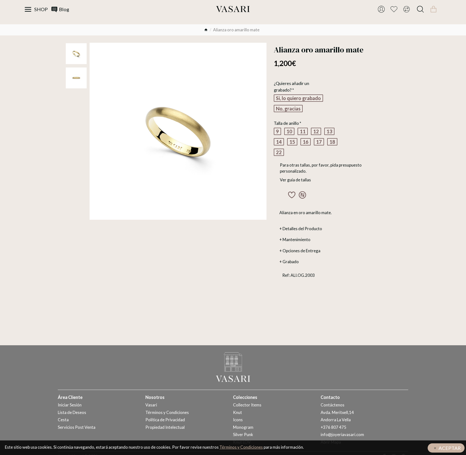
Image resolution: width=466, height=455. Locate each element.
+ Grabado (289, 261)
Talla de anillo (286, 123)
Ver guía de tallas (295, 179)
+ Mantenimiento (294, 239)
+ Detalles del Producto (300, 228)
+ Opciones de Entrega (299, 250)
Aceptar (450, 448)
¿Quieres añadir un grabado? (291, 87)
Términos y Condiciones (241, 447)
